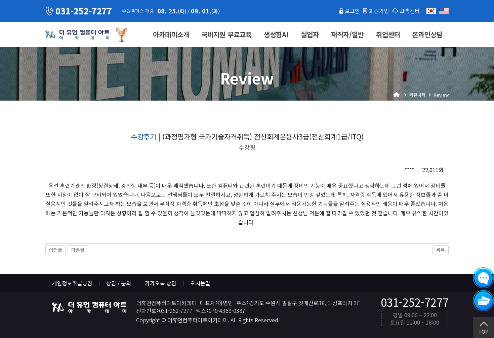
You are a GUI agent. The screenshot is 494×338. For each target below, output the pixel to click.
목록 (440, 249)
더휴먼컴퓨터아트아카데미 (77, 35)
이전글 (55, 249)
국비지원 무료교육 (226, 34)
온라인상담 (427, 34)
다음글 (77, 249)
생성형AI (276, 34)
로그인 (352, 11)
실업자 (310, 34)
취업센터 (388, 34)
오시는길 (200, 283)
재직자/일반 (347, 34)
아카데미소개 (171, 34)
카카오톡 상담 (160, 283)
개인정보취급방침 (72, 283)
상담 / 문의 (118, 283)
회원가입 (379, 11)
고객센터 (410, 11)
